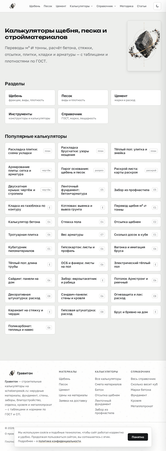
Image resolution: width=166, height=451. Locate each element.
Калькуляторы (80, 6)
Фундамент (139, 395)
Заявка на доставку (73, 400)
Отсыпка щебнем (107, 395)
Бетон (99, 389)
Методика (126, 6)
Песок (48, 6)
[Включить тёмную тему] (157, 6)
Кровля (136, 400)
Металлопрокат (142, 406)
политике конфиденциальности (59, 441)
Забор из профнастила (104, 411)
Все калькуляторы (108, 378)
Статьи (141, 6)
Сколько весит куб (144, 384)
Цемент (61, 6)
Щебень (34, 6)
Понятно (138, 437)
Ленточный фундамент (103, 402)
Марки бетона (141, 389)
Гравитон (25, 373)
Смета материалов (108, 384)
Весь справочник (143, 378)
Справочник (105, 6)
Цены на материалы (73, 395)
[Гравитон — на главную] (10, 6)
